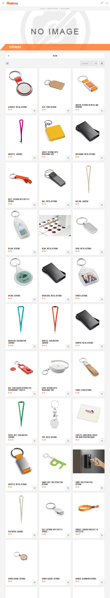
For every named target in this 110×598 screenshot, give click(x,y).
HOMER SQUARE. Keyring (51, 579)
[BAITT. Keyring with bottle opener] (21, 178)
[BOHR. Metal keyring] (89, 225)
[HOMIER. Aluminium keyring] (89, 556)
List (7, 63)
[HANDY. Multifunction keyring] (89, 461)
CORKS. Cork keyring (84, 390)
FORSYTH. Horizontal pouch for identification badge (86, 436)
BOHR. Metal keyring (83, 249)
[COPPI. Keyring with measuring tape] (55, 367)
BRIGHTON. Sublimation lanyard (17, 342)
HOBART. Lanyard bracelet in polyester (87, 530)
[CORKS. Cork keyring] (89, 367)
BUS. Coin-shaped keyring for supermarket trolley (19, 389)
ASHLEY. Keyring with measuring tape (50, 153)
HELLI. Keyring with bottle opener (52, 530)
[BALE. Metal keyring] (55, 178)
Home (42, 8)
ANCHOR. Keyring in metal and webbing (87, 106)
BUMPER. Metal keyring (84, 343)
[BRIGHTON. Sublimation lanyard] (21, 320)
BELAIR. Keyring (14, 249)
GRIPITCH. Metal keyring (17, 484)
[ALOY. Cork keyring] (55, 84)
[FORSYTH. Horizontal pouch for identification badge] (89, 414)
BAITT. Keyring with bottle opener (18, 200)
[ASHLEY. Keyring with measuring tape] (55, 131)
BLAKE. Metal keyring (50, 249)
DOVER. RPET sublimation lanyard (17, 436)
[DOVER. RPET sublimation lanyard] (21, 414)
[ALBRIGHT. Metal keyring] (21, 84)
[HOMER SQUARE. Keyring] (55, 556)
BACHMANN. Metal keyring (85, 154)
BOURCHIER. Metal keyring (52, 296)
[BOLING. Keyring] (21, 273)
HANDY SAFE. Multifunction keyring (52, 483)
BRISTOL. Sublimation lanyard (50, 342)
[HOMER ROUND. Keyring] (21, 556)
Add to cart (34, 110)
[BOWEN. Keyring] (89, 273)
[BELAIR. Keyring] (21, 225)
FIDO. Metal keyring (49, 437)
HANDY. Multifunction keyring (84, 483)
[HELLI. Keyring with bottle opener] (55, 509)
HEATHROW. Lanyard (15, 532)
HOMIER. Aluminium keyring (86, 579)
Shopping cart (102, 2)
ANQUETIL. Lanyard (15, 154)
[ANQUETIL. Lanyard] (21, 131)
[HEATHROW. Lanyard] (21, 509)
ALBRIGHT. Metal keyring (17, 107)
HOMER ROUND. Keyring (16, 579)
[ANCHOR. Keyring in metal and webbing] (89, 84)
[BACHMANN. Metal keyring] (89, 131)
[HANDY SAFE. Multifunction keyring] (55, 461)
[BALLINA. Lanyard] (89, 178)
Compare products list (102, 63)
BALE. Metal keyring (49, 201)
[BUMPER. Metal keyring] (89, 320)
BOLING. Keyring (14, 296)
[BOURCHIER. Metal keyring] (55, 273)
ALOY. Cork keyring (49, 107)
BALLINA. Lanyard (82, 201)
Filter (55, 56)
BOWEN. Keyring (81, 296)
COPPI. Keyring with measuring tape (49, 389)
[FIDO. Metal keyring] (55, 414)
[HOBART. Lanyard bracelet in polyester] (89, 509)
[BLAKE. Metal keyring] (55, 225)
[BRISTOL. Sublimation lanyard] (55, 320)
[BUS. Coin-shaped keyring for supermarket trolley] (21, 367)
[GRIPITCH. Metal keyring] (21, 461)
